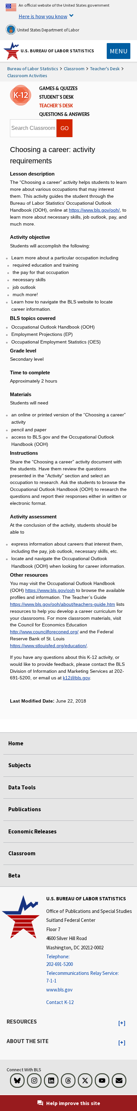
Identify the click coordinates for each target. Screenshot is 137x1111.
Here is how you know (43, 16)
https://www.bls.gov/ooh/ (94, 210)
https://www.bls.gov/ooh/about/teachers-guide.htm (62, 604)
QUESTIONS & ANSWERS (64, 114)
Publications (24, 809)
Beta (14, 875)
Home (15, 743)
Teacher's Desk (105, 69)
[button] (121, 1023)
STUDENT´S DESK (56, 97)
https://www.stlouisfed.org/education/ (48, 645)
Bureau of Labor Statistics (32, 69)
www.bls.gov (59, 989)
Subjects (19, 765)
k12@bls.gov (76, 677)
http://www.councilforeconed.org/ (44, 631)
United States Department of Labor (47, 30)
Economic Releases (32, 831)
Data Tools (22, 787)
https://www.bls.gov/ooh (50, 590)
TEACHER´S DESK (56, 106)
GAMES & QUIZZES (58, 88)
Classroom (74, 69)
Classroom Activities (27, 76)
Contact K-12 (59, 1002)
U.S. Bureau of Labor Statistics (57, 51)
